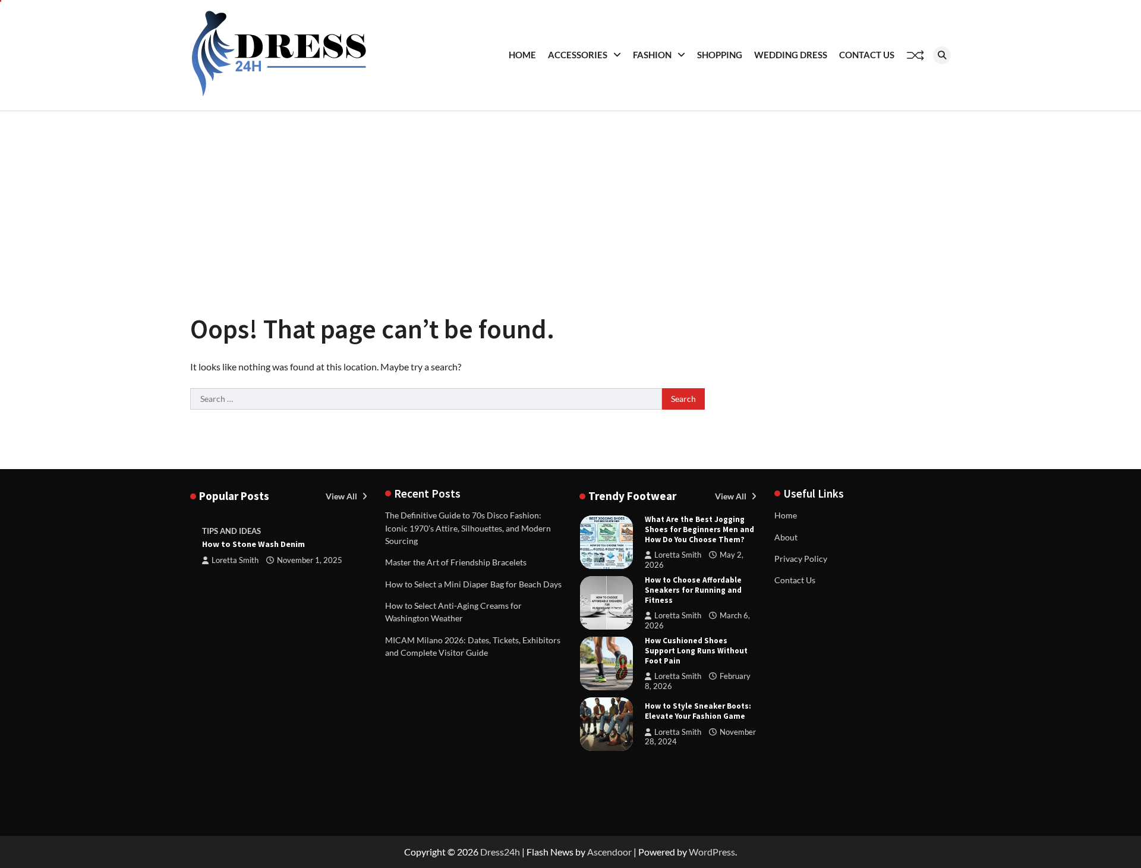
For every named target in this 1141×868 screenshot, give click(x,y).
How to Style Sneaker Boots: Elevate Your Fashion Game (698, 711)
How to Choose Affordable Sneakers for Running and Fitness (693, 590)
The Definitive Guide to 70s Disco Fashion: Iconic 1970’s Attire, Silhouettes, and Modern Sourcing (468, 528)
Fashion (652, 54)
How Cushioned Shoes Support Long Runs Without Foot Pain (696, 651)
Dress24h (500, 851)
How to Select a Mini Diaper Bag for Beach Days (473, 584)
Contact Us (866, 54)
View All (342, 496)
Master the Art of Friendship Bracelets (456, 562)
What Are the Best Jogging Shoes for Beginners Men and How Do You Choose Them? (699, 529)
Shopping (719, 54)
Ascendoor (609, 851)
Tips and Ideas (231, 531)
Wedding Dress (790, 54)
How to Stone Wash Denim (253, 544)
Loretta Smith (235, 560)
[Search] (942, 55)
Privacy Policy (800, 558)
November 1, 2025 (309, 560)
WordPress (712, 851)
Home (522, 54)
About (786, 537)
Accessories (577, 54)
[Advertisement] (570, 200)
